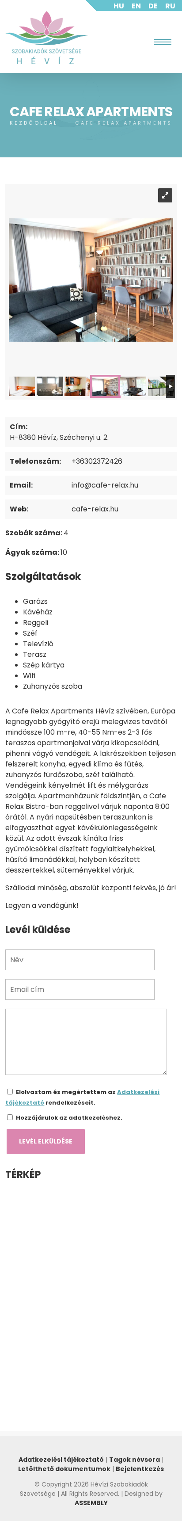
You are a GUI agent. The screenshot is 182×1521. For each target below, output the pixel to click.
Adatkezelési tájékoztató (61, 1459)
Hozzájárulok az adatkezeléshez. (69, 1117)
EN (136, 6)
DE (153, 6)
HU (119, 6)
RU (170, 6)
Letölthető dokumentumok (64, 1468)
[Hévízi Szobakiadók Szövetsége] (46, 37)
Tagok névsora (134, 1459)
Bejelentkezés (140, 1468)
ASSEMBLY (91, 1502)
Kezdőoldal (34, 122)
